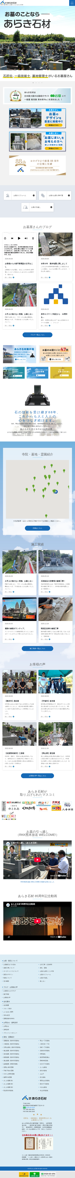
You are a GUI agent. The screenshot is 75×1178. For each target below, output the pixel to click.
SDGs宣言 (7, 1015)
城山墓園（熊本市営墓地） (12, 1050)
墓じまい (42, 981)
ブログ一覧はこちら (37, 334)
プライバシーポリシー (10, 1032)
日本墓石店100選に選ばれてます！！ (37, 1135)
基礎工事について (9, 967)
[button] (52, 465)
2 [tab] (36, 82)
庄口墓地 (42, 1077)
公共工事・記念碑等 (46, 964)
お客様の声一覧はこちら (37, 775)
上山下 (42, 1073)
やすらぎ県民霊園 (9, 1073)
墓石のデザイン (8, 974)
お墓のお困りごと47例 (47, 971)
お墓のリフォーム (45, 974)
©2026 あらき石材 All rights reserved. (37, 1168)
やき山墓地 (43, 1087)
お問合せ (6, 1026)
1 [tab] (33, 82)
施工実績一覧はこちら (37, 648)
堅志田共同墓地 (8, 1090)
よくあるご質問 (8, 1011)
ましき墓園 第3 (8, 1087)
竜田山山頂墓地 (44, 1080)
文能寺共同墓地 (44, 1050)
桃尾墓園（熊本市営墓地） (12, 1057)
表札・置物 (43, 967)
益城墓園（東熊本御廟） (11, 1063)
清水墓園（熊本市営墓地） (12, 1053)
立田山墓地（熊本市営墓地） (12, 1047)
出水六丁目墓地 (44, 1063)
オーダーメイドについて (11, 971)
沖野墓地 (42, 1053)
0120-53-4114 (30, 1107)
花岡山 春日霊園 (8, 1067)
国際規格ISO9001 (9, 1018)
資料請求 (6, 1029)
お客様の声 (7, 997)
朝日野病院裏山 (44, 1057)
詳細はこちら (37, 528)
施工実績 (6, 994)
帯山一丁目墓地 (44, 1040)
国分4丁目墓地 (44, 1083)
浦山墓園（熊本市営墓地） (12, 1060)
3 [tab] (39, 82)
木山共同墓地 (44, 1090)
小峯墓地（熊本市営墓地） (12, 1043)
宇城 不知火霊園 (8, 1070)
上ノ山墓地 (43, 1067)
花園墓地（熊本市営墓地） (12, 1040)
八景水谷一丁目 (44, 1043)
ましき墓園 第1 (8, 1080)
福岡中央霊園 (8, 1077)
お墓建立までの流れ (10, 964)
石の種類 (6, 981)
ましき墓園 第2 (8, 1083)
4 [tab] (42, 82)
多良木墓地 (43, 1070)
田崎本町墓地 (44, 1060)
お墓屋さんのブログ (10, 990)
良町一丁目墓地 (44, 1047)
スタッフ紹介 (8, 1008)
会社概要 (6, 1005)
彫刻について (8, 977)
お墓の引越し (44, 977)
